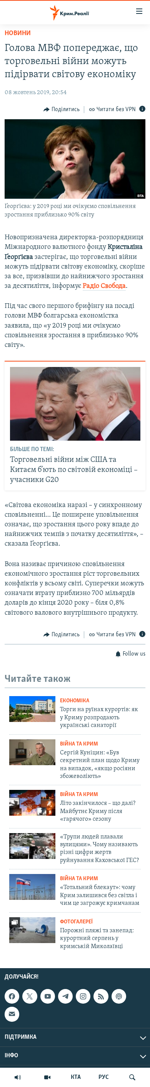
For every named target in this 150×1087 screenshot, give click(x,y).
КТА (76, 1077)
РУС (103, 1077)
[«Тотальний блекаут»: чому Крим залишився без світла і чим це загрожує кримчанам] (32, 887)
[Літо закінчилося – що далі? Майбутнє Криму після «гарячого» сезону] (32, 803)
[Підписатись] (12, 1014)
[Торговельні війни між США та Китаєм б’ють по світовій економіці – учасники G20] (75, 404)
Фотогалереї (76, 922)
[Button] (61, 110)
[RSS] (100, 996)
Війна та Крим (79, 744)
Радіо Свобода (104, 286)
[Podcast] (119, 996)
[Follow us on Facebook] (12, 996)
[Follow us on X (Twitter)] (29, 996)
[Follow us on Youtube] (47, 996)
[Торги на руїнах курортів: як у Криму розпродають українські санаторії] (32, 709)
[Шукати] (132, 1077)
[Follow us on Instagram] (83, 996)
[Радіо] (17, 1077)
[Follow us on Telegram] (65, 996)
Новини (18, 33)
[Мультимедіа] (47, 1077)
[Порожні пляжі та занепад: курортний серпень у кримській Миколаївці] (32, 930)
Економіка (74, 701)
